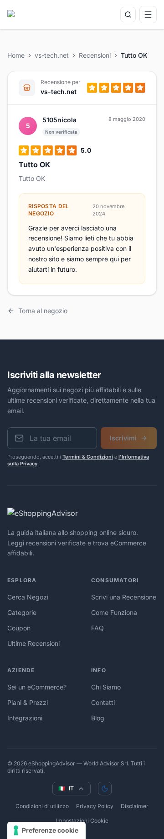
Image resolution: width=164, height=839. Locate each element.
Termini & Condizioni (87, 457)
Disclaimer (135, 806)
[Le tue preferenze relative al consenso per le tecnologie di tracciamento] (46, 830)
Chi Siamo (106, 687)
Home (16, 55)
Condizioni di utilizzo (42, 806)
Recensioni (95, 55)
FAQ (97, 628)
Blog (97, 718)
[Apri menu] (148, 14)
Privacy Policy (94, 806)
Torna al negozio (42, 311)
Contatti (103, 702)
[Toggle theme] (105, 788)
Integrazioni (24, 718)
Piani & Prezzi (27, 702)
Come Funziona (114, 612)
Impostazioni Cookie (82, 820)
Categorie (21, 612)
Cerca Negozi (27, 597)
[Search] (128, 14)
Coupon (19, 628)
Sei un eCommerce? (37, 687)
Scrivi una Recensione (123, 597)
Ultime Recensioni (33, 643)
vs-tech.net (52, 55)
